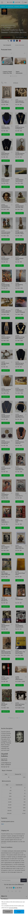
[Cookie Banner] (14, 907)
